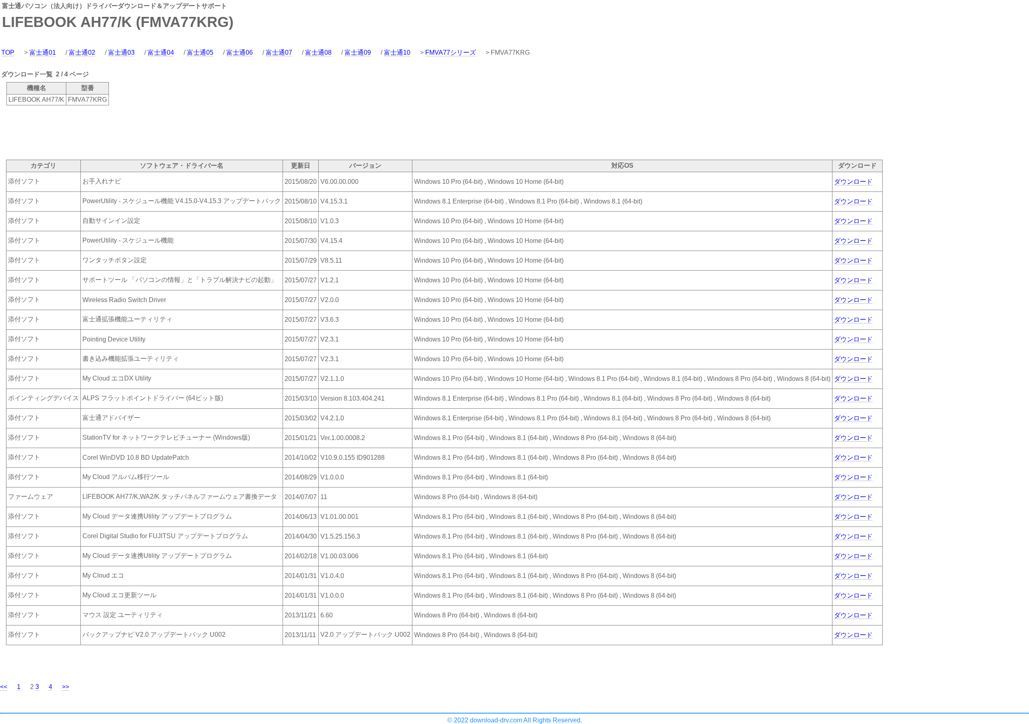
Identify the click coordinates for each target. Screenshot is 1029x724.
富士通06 (239, 52)
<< (3, 686)
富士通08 (318, 52)
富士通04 (161, 52)
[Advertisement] (146, 132)
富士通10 (397, 52)
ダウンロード (853, 181)
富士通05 (200, 52)
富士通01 (42, 52)
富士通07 (279, 52)
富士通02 (82, 52)
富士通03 (121, 52)
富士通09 (357, 52)
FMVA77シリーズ (450, 52)
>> (65, 686)
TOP (7, 52)
